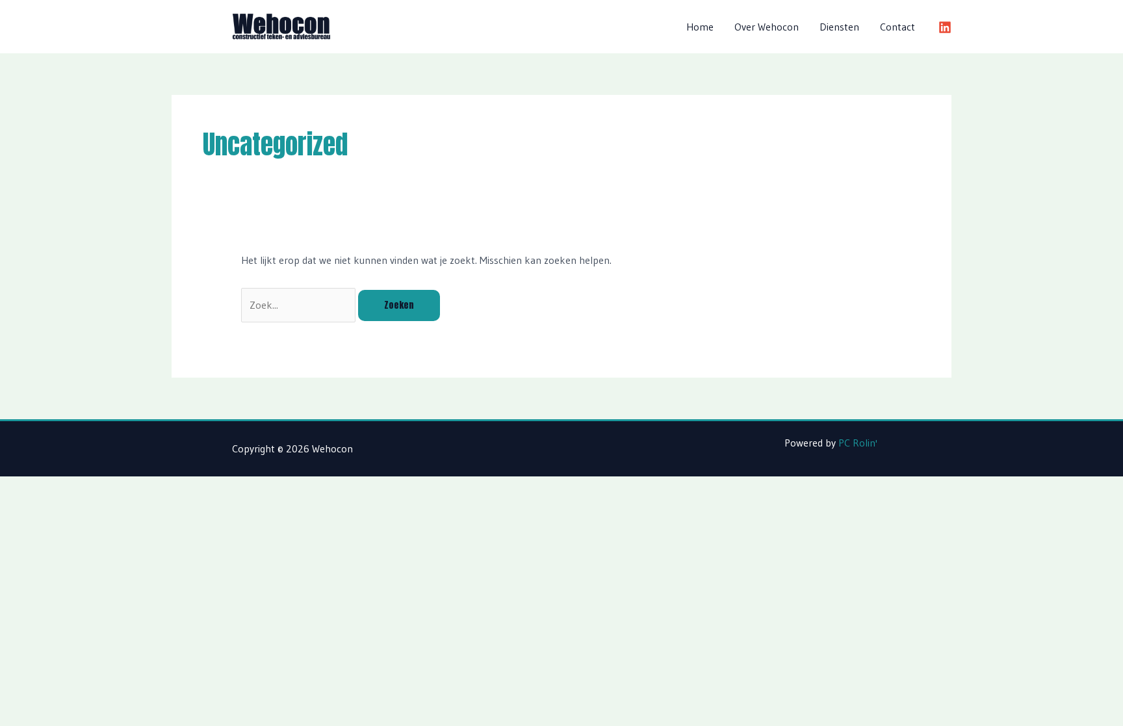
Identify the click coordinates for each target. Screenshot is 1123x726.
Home (700, 26)
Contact (897, 26)
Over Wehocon (766, 26)
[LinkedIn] (944, 27)
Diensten (839, 26)
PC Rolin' (857, 442)
